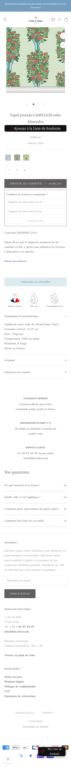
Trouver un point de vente (19, 655)
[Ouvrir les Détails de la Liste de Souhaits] (53, 20)
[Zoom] (63, 36)
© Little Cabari (35, 721)
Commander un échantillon (35, 282)
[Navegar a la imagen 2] (37, 104)
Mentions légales (14, 681)
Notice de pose (13, 677)
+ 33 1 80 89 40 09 (21, 626)
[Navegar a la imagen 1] (33, 104)
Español (47, 712)
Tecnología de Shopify (35, 726)
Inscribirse (20, 593)
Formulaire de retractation (19, 696)
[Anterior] (26, 104)
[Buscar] (59, 19)
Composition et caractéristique (21, 316)
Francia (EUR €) (24, 712)
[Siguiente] (44, 104)
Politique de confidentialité (20, 686)
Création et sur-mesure (17, 372)
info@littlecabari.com (16, 631)
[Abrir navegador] (5, 19)
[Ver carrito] (66, 19)
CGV (7, 691)
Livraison (9, 360)
